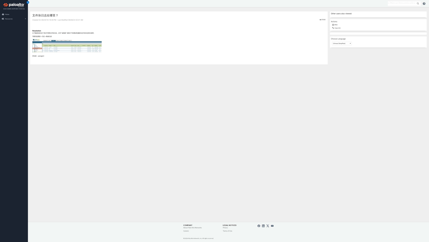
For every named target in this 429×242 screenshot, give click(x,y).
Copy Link (338, 28)
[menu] (14, 16)
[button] (418, 3)
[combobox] (400, 3)
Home (7, 14)
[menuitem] (14, 14)
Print (336, 25)
